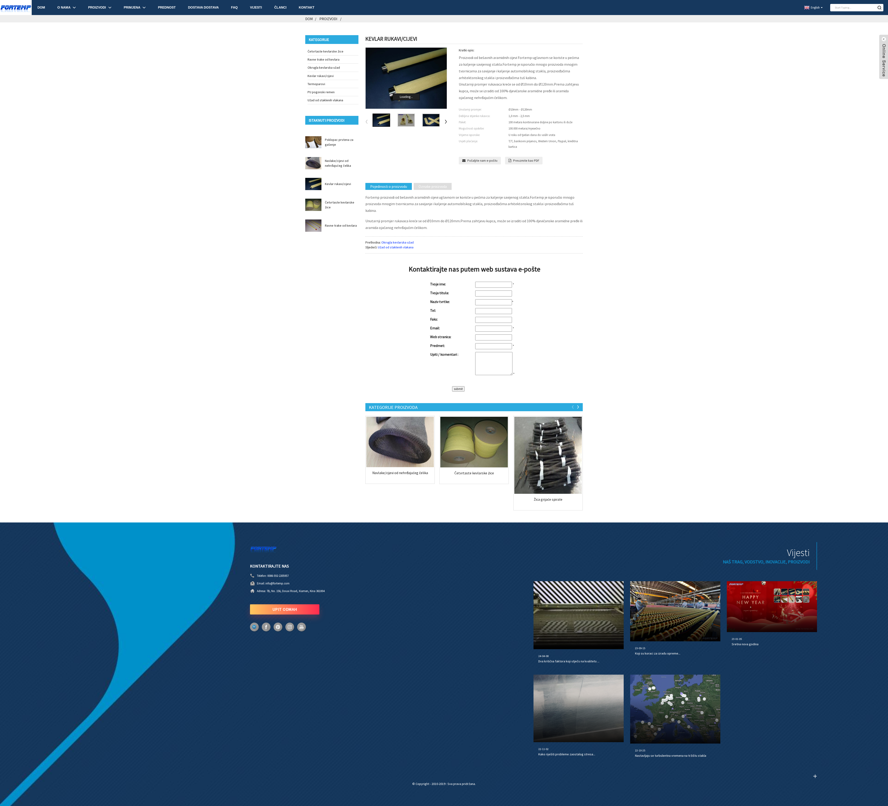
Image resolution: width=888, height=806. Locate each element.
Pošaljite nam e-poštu (482, 160)
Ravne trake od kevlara (323, 59)
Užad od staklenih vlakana (325, 100)
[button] (445, 121)
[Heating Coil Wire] (548, 455)
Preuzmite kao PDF (526, 160)
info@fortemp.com (277, 583)
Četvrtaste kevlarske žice (325, 51)
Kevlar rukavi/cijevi (321, 76)
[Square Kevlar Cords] (474, 442)
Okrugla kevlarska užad (324, 67)
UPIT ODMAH (284, 609)
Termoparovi (316, 84)
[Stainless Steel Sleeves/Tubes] (400, 442)
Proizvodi (328, 18)
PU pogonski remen (321, 92)
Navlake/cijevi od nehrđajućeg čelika (400, 473)
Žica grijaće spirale (548, 499)
